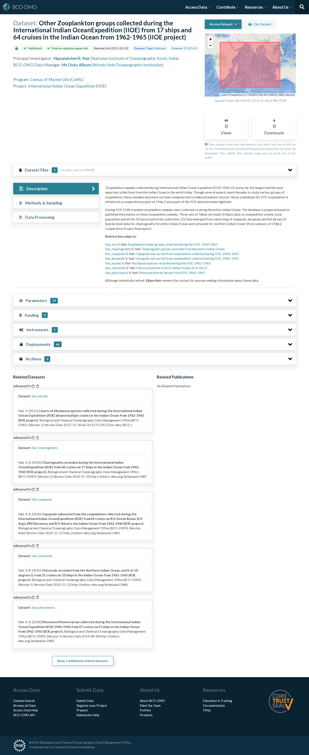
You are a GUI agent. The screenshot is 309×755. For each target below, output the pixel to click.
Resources (254, 7)
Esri (244, 94)
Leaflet (224, 94)
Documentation (214, 705)
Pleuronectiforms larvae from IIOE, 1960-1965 (172, 273)
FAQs (207, 710)
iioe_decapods (115, 258)
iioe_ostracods (115, 268)
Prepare (82, 710)
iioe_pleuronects (117, 273)
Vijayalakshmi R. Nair (71, 58)
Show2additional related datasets (82, 661)
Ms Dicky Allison (76, 64)
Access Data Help (25, 710)
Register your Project (92, 705)
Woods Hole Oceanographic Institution (127, 64)
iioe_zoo (111, 244)
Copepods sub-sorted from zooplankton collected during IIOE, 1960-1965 (187, 254)
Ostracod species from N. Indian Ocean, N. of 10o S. (171, 268)
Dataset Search (24, 701)
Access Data (196, 7)
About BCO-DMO (152, 701)
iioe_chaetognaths (118, 249)
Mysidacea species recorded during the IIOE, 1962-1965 (171, 263)
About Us (280, 7)
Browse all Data (24, 705)
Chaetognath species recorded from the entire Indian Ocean (183, 249)
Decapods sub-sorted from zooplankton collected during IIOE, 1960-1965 (187, 258)
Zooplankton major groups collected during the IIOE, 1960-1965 (172, 244)
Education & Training (217, 701)
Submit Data (85, 701)
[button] (210, 39)
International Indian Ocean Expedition (61, 86)
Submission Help (88, 715)
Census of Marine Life (49, 79)
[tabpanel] (199, 253)
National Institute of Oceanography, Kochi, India (134, 58)
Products (146, 715)
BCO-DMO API (24, 715)
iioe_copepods (115, 254)
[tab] (56, 188)
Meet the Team (150, 705)
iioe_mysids (113, 263)
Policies (145, 710)
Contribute (226, 7)
